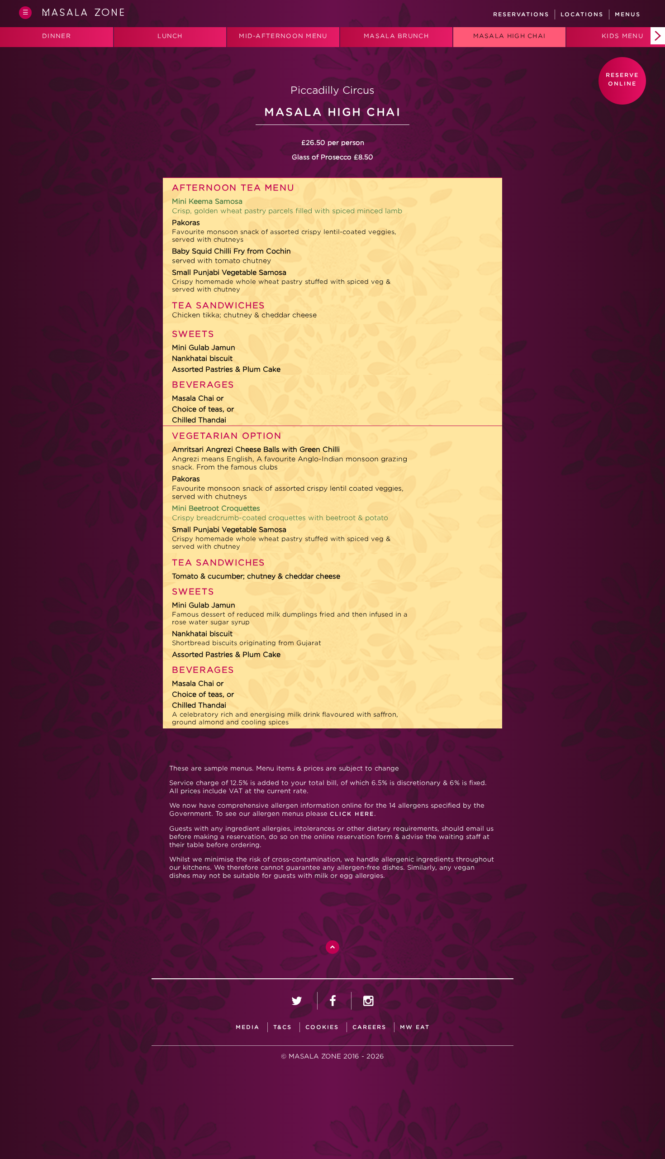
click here (352, 813)
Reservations (521, 14)
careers (369, 1027)
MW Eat (415, 1027)
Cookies (322, 1027)
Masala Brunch (396, 36)
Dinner (56, 36)
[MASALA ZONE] (83, 14)
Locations (581, 14)
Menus (628, 14)
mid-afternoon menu (283, 36)
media (248, 1027)
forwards (658, 35)
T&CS (282, 1027)
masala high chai (509, 36)
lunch (170, 36)
